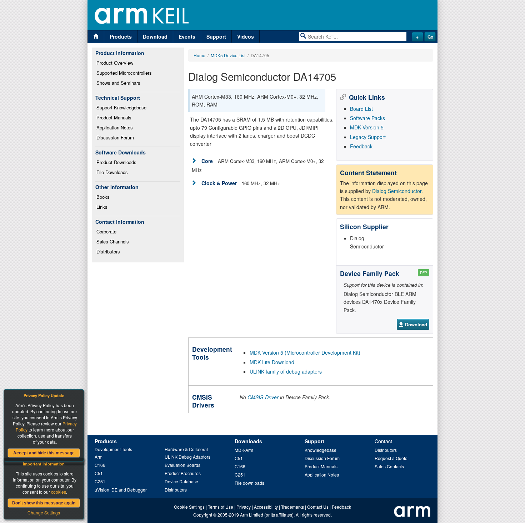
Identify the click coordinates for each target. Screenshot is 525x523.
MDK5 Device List (228, 55)
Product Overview (114, 62)
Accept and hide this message (44, 452)
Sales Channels (112, 241)
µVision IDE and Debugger (121, 490)
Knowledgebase (320, 450)
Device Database (181, 481)
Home (199, 55)
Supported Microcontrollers (124, 72)
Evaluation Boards (182, 465)
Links (102, 206)
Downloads (248, 441)
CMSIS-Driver (263, 397)
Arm (98, 457)
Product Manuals (113, 117)
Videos (245, 36)
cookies (58, 492)
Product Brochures (183, 473)
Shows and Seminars (118, 82)
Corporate (106, 231)
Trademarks (292, 507)
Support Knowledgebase (121, 107)
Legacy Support (368, 136)
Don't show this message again (43, 502)
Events (187, 36)
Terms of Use (220, 507)
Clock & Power (219, 183)
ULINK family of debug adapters (286, 371)
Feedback (361, 146)
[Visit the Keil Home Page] (96, 36)
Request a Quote (391, 458)
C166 (100, 465)
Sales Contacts (389, 466)
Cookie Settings (189, 507)
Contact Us (318, 507)
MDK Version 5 (367, 127)
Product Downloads (116, 162)
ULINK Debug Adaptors (187, 457)
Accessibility (266, 507)
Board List (361, 108)
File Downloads (112, 172)
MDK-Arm (244, 450)
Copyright (202, 515)
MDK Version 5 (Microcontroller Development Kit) (305, 352)
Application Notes (114, 127)
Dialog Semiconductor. (397, 190)
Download (155, 36)
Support (216, 36)
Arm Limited (251, 515)
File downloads (249, 483)
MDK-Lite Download (272, 362)
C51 (99, 473)
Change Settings (44, 512)
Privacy (243, 507)
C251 (100, 481)
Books (103, 196)
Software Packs (367, 118)
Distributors (108, 251)
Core (207, 160)
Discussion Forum (115, 137)
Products (121, 36)
